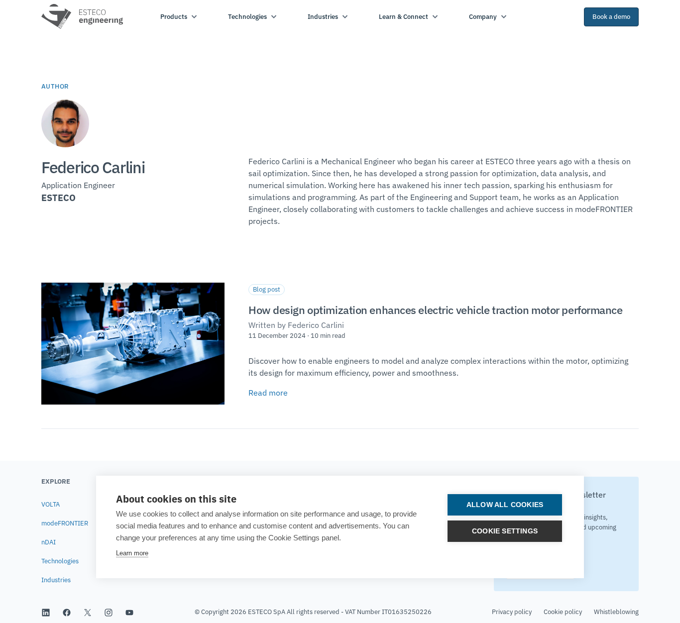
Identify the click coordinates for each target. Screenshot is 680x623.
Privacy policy (512, 612)
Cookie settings (505, 531)
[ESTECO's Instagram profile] (108, 612)
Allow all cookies (504, 505)
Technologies (60, 561)
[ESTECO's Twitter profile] (87, 612)
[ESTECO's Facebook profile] (66, 612)
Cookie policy (563, 612)
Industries (56, 580)
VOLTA (50, 504)
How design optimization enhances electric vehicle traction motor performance (435, 310)
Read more (268, 393)
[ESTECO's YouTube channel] (129, 612)
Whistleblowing (616, 612)
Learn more (132, 553)
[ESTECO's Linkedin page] (45, 612)
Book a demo (611, 16)
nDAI (48, 542)
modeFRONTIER (64, 523)
